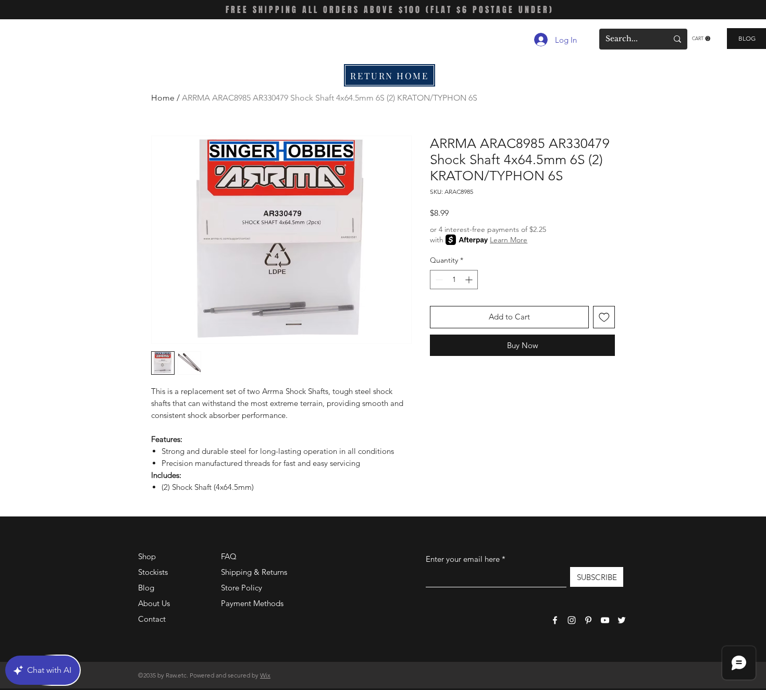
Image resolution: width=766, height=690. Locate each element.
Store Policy (241, 588)
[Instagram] (571, 620)
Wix (265, 675)
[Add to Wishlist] (604, 317)
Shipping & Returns (254, 572)
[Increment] (469, 279)
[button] (701, 38)
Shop (147, 556)
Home (163, 98)
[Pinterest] (588, 620)
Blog (146, 588)
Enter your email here (463, 559)
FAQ (229, 556)
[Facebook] (555, 620)
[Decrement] (437, 279)
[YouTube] (605, 620)
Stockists (153, 572)
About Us (154, 603)
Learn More (508, 239)
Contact (152, 619)
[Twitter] (621, 620)
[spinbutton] (453, 279)
